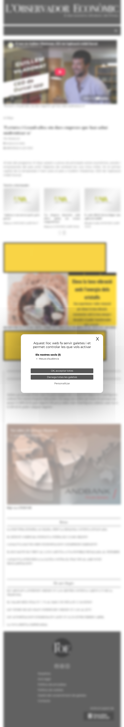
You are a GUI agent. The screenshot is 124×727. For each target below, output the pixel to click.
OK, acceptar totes (62, 370)
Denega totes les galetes (62, 377)
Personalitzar (62, 383)
